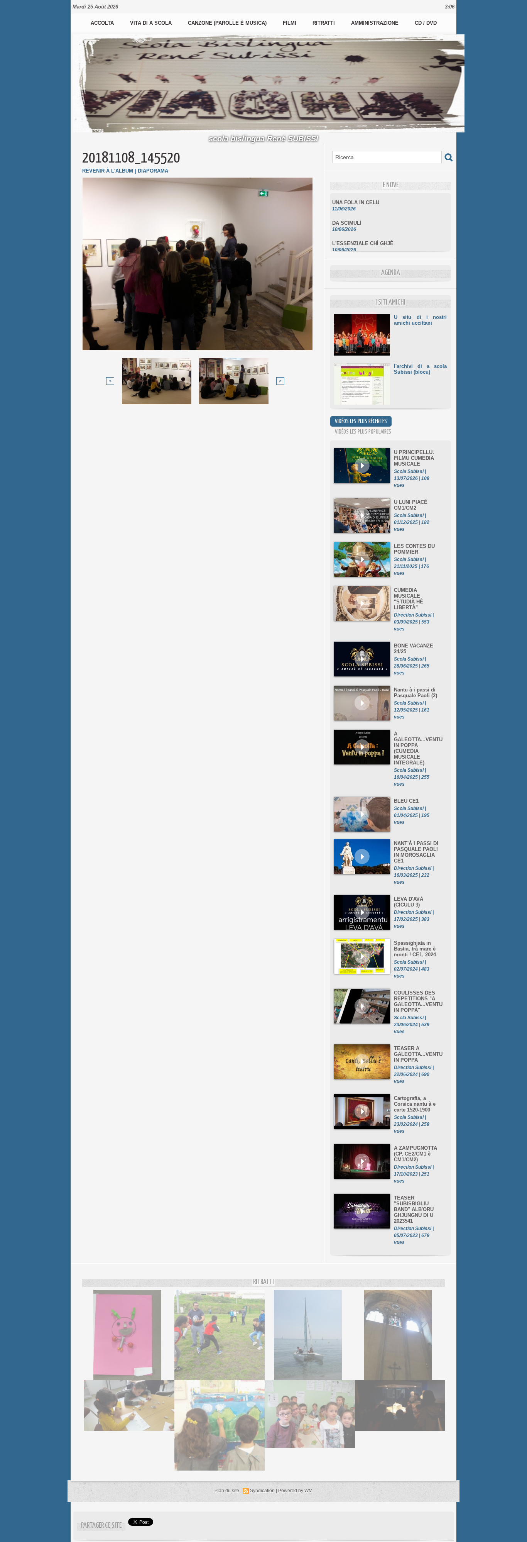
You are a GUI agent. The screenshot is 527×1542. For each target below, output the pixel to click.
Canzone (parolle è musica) (228, 23)
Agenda (390, 272)
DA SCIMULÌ (346, 212)
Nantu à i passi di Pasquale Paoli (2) (415, 692)
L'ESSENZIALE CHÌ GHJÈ (363, 233)
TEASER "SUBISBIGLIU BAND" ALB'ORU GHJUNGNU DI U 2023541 (414, 1209)
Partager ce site (101, 1525)
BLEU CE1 (406, 801)
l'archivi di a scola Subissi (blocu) (420, 369)
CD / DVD (426, 23)
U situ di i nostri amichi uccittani (420, 320)
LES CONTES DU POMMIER (414, 549)
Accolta (103, 23)
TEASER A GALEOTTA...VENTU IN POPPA (418, 1054)
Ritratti (324, 23)
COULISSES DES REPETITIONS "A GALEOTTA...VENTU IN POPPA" (418, 1001)
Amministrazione (375, 23)
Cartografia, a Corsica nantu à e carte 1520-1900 (415, 1104)
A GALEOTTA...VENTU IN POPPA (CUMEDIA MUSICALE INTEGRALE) (418, 748)
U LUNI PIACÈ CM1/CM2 (410, 505)
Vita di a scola (151, 23)
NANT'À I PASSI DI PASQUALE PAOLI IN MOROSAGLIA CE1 (416, 852)
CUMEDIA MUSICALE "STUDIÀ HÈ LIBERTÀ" (408, 598)
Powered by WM (295, 1490)
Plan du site (227, 1490)
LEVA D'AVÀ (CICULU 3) (408, 902)
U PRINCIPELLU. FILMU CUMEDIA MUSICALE (414, 458)
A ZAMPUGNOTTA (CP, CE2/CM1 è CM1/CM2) (415, 1153)
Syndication (262, 1490)
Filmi (290, 23)
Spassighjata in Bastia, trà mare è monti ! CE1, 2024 (415, 948)
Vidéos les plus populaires (363, 432)
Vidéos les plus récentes (361, 421)
